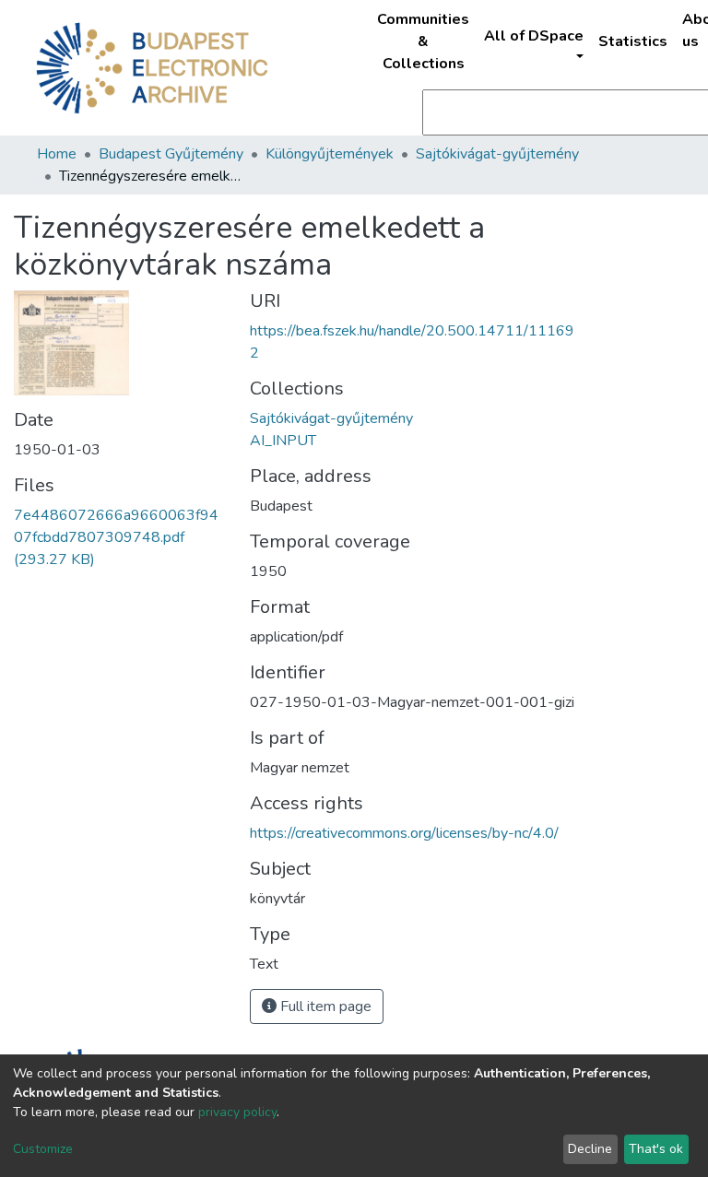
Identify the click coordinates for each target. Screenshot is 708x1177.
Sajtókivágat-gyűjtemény (497, 154)
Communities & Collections (423, 41)
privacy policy (237, 1112)
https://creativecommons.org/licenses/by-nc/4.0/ (404, 833)
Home (57, 154)
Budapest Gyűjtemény (171, 154)
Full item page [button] (324, 1006)
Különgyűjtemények (330, 154)
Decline (590, 1149)
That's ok (656, 1149)
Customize (43, 1149)
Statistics (632, 41)
